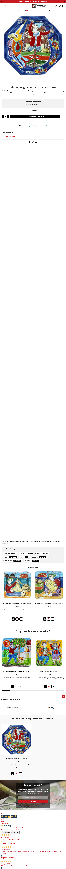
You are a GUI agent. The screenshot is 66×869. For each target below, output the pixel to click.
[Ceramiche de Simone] (39, 6)
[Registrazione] (56, 6)
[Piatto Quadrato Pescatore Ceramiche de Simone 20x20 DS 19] (17, 585)
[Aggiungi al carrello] (13, 619)
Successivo (15, 832)
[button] (1, 1)
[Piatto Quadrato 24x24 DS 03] (49, 652)
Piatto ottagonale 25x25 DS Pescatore (16, 758)
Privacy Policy (45, 804)
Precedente (6, 832)
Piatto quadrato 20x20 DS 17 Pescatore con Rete (49, 603)
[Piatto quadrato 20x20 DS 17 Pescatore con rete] (49, 585)
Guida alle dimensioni (9, 136)
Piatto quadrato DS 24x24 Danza (49, 671)
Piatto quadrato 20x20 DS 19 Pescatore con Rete (17, 603)
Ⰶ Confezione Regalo (33, 104)
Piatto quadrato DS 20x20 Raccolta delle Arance (16, 671)
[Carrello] (63, 6)
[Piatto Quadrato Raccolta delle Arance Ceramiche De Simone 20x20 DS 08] (16, 652)
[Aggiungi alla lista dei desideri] (62, 116)
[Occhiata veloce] (21, 618)
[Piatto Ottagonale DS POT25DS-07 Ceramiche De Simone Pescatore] (16, 740)
